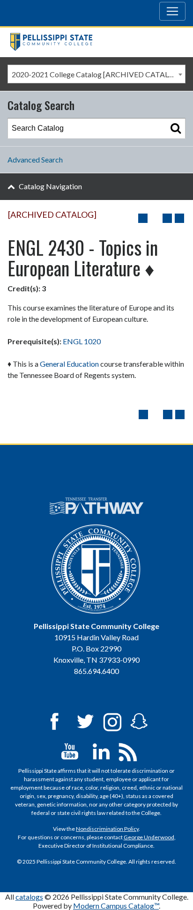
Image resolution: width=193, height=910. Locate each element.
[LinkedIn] (101, 751)
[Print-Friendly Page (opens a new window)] (167, 218)
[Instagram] (112, 721)
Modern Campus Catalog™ (116, 905)
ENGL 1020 (82, 341)
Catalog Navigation (50, 186)
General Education (69, 363)
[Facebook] (54, 721)
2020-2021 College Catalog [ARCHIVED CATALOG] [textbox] (97, 74)
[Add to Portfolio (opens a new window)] (143, 218)
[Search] (176, 128)
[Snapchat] (139, 721)
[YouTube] (70, 751)
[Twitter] (86, 721)
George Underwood (149, 837)
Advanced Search (35, 159)
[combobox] (96, 74)
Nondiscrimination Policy (107, 828)
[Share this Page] (155, 218)
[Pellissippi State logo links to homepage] (93, 41)
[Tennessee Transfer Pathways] (97, 505)
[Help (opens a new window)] (179, 218)
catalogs (29, 896)
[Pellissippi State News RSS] (128, 751)
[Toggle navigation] (172, 11)
